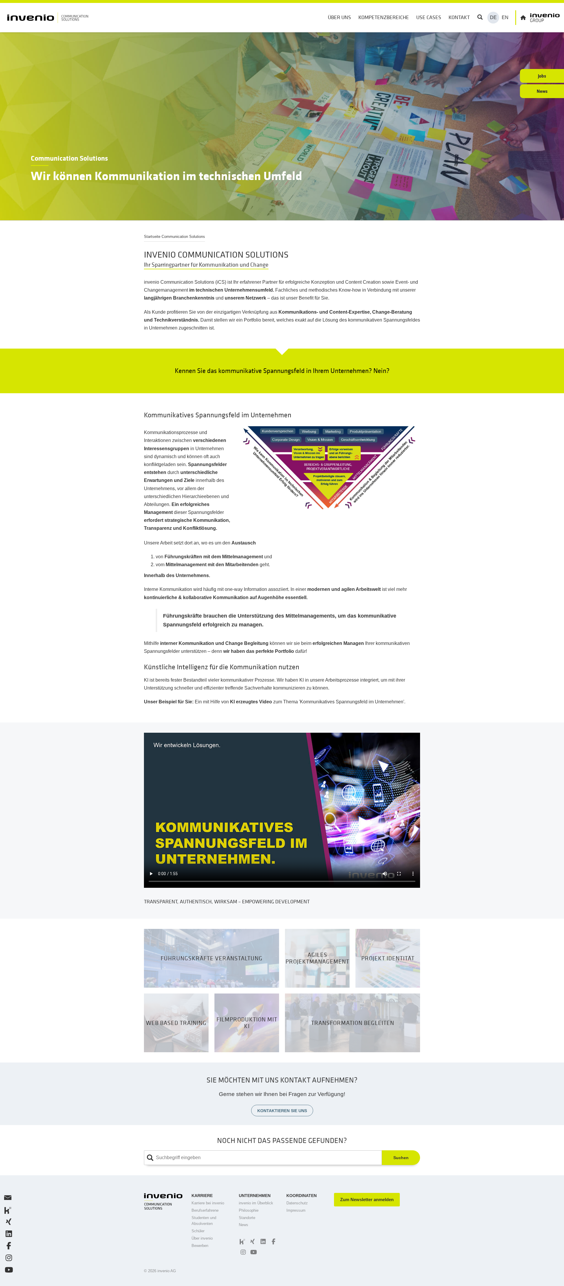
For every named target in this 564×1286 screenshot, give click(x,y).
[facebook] (273, 1242)
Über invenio (202, 1238)
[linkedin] (262, 1242)
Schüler (198, 1231)
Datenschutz (297, 1203)
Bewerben (200, 1245)
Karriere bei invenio (208, 1203)
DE (493, 17)
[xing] (252, 1242)
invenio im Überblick (256, 1203)
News (243, 1225)
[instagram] (242, 1252)
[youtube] (253, 1252)
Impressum (296, 1210)
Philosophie (248, 1210)
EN (505, 17)
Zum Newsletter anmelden (367, 1199)
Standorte (247, 1218)
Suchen (401, 1157)
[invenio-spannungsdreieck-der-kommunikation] (329, 467)
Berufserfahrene (205, 1210)
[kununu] (242, 1242)
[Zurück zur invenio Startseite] (537, 17)
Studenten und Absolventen (204, 1221)
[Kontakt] (7, 1199)
